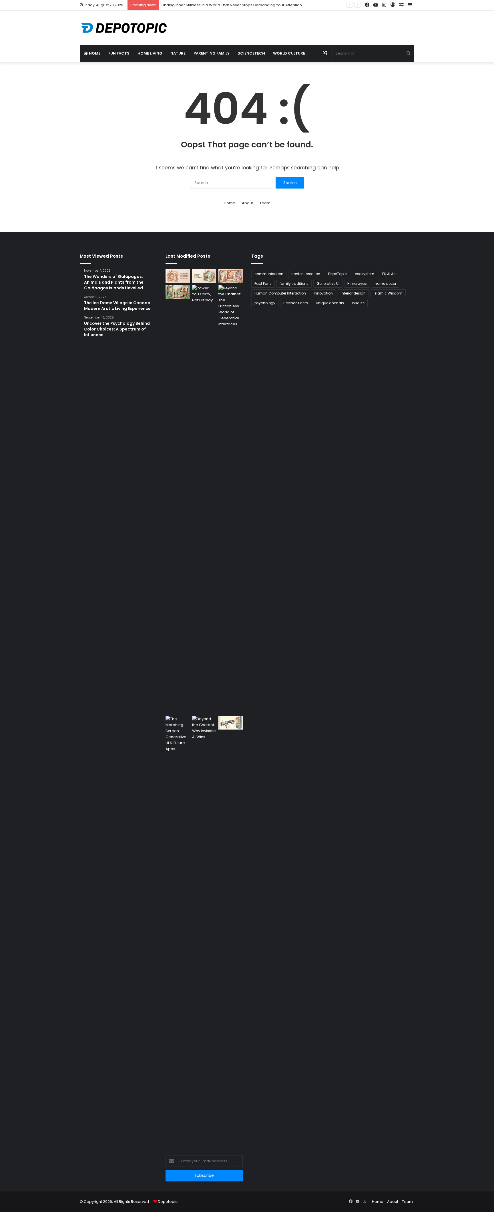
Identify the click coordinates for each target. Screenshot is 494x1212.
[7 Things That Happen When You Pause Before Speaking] (178, 292)
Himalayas (357, 283)
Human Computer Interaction (280, 293)
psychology (264, 303)
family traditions (294, 283)
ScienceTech (251, 53)
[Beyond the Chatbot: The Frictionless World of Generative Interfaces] (230, 499)
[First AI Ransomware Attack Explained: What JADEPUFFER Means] (230, 723)
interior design (353, 293)
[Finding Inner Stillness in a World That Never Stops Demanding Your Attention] (204, 276)
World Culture (289, 53)
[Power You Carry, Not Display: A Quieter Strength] (204, 499)
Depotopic (168, 1201)
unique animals (330, 303)
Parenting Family (212, 53)
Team (265, 203)
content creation (305, 273)
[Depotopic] (124, 27)
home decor (385, 283)
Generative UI (327, 283)
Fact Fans (263, 283)
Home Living (150, 53)
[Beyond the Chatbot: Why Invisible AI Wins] (204, 930)
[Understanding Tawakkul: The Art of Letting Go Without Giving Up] (178, 276)
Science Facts (295, 303)
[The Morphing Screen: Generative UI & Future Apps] (178, 930)
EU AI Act (389, 273)
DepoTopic (337, 273)
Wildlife (358, 303)
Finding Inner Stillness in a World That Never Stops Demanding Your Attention (232, 5)
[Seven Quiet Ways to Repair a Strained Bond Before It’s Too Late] (230, 276)
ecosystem (364, 273)
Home (94, 53)
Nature (178, 53)
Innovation (323, 293)
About (247, 203)
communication (268, 273)
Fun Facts (119, 53)
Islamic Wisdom (388, 293)
